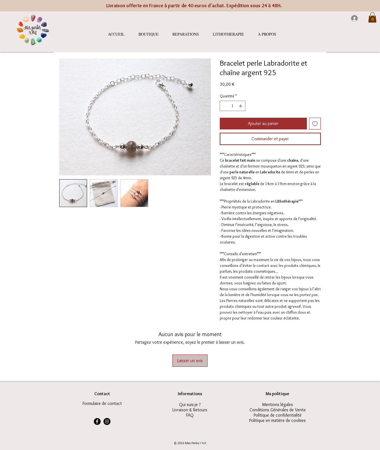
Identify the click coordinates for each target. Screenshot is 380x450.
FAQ (190, 415)
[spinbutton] (233, 106)
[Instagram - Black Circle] (106, 421)
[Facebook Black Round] (97, 421)
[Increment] (241, 106)
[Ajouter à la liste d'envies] (315, 123)
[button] (372, 17)
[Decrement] (224, 106)
